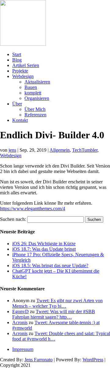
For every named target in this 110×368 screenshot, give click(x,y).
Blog (17, 59)
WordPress (92, 359)
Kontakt (20, 120)
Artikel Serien (25, 65)
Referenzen (35, 114)
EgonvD (20, 311)
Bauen (30, 87)
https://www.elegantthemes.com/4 (32, 208)
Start (16, 54)
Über (17, 103)
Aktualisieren (37, 81)
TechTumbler (84, 150)
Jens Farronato (38, 359)
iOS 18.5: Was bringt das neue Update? (50, 265)
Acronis (20, 322)
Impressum (22, 349)
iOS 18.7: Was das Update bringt (44, 249)
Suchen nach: (13, 219)
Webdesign (23, 76)
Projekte (20, 70)
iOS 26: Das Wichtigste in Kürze (43, 243)
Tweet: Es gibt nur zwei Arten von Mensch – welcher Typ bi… (57, 303)
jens (12, 150)
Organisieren (36, 98)
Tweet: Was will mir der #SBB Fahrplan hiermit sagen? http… (53, 314)
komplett (32, 92)
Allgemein (60, 150)
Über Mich (35, 109)
